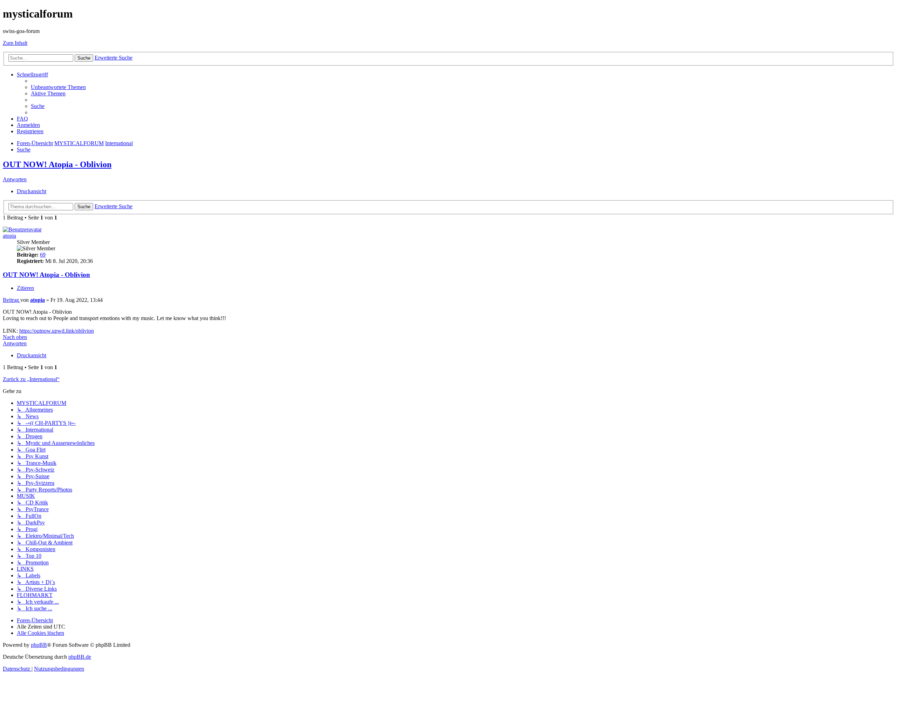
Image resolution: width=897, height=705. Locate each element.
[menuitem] (58, 87)
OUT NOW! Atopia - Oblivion (57, 164)
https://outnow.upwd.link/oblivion (56, 331)
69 (43, 255)
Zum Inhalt (15, 43)
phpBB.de (79, 657)
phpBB (39, 645)
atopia (9, 236)
